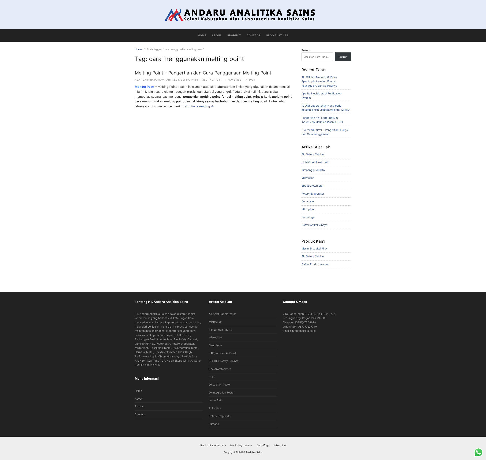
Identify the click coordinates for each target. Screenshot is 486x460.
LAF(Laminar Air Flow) (222, 353)
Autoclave (307, 201)
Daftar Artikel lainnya (314, 224)
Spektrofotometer (312, 185)
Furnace (214, 423)
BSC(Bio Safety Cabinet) (224, 361)
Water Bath (215, 400)
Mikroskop (307, 177)
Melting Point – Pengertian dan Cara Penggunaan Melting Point (203, 73)
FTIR (212, 376)
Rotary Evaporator (312, 193)
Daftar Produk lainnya (314, 264)
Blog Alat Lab (277, 35)
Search (305, 50)
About (217, 35)
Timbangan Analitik (313, 170)
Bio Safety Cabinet (313, 154)
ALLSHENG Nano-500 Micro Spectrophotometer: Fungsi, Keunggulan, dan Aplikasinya (319, 81)
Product (234, 35)
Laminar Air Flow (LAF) (315, 162)
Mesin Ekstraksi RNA (314, 248)
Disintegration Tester (221, 392)
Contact (254, 35)
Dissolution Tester (220, 384)
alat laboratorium (149, 79)
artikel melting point (183, 79)
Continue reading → (199, 106)
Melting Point (144, 87)
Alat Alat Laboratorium (222, 313)
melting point (212, 79)
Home (202, 35)
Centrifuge (308, 217)
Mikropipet (308, 209)
